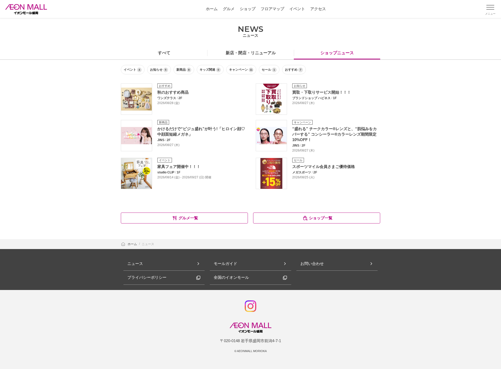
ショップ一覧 (320, 218)
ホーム (133, 244)
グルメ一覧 (188, 218)
